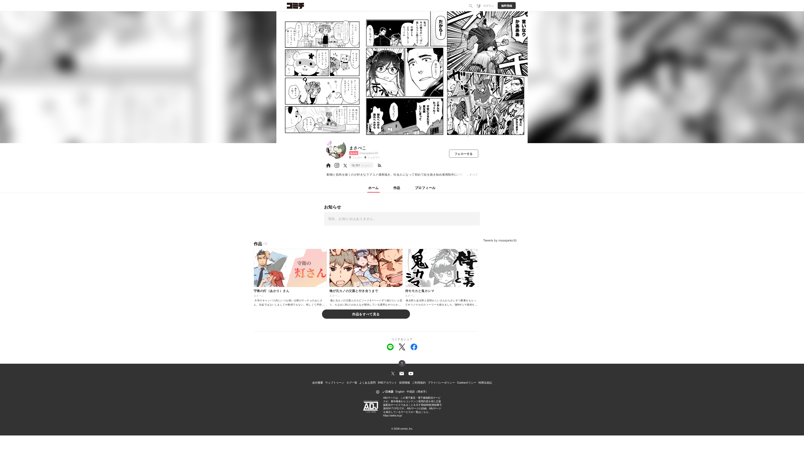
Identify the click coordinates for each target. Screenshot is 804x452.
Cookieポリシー (466, 382)
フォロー (464, 154)
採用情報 (404, 382)
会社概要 (317, 382)
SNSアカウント (387, 382)
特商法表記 (485, 382)
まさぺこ (357, 148)
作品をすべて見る (366, 314)
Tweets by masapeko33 (500, 240)
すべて (473, 174)
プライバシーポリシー (441, 382)
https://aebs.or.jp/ (392, 415)
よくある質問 (367, 382)
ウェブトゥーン (334, 382)
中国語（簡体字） (417, 391)
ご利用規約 (419, 382)
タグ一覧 (351, 382)
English (400, 391)
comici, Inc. (406, 428)
